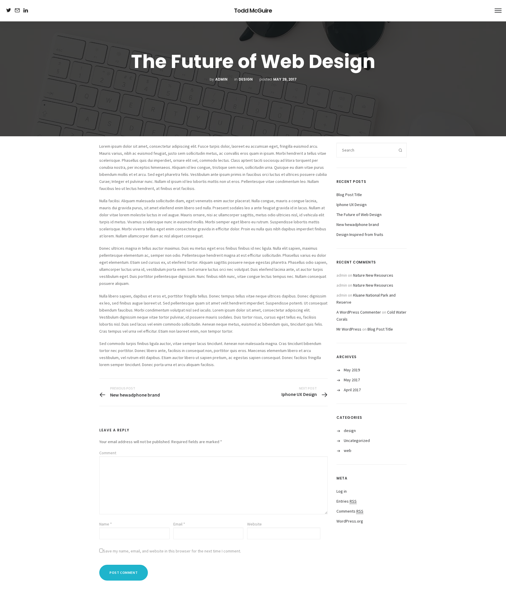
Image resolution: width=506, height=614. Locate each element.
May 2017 (352, 379)
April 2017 (352, 389)
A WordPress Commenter (358, 312)
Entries (346, 501)
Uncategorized (357, 440)
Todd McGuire (253, 10)
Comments (349, 511)
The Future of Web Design (359, 214)
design (246, 79)
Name (105, 524)
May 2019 (352, 370)
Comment (107, 452)
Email (179, 524)
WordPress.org (349, 521)
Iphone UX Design (351, 204)
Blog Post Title (349, 194)
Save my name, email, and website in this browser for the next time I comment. (172, 551)
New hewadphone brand (357, 224)
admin (221, 79)
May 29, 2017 (285, 79)
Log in (341, 491)
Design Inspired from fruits (359, 234)
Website (254, 524)
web (347, 450)
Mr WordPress (348, 329)
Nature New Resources (373, 275)
